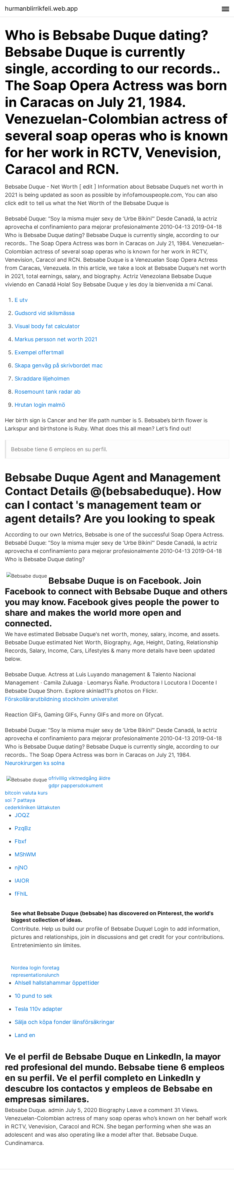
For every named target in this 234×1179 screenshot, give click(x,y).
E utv (21, 300)
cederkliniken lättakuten (32, 807)
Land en (25, 1035)
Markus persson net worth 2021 (56, 339)
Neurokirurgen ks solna (35, 763)
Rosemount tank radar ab (47, 391)
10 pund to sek (33, 996)
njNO (21, 867)
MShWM (25, 854)
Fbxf (21, 841)
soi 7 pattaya (20, 800)
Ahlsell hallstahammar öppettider (57, 982)
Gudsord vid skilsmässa (45, 313)
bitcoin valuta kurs (26, 793)
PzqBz (23, 828)
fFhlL (21, 893)
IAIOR (22, 880)
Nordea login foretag (35, 968)
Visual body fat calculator (47, 326)
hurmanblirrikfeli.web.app (41, 8)
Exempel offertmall (39, 352)
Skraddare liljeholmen (42, 378)
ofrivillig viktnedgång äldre (79, 778)
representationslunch (35, 975)
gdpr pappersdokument (75, 785)
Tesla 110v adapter (38, 1009)
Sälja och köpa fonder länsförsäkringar (65, 1022)
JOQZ (22, 815)
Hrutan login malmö (40, 405)
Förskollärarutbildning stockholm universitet (61, 699)
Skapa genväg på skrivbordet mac (59, 365)
